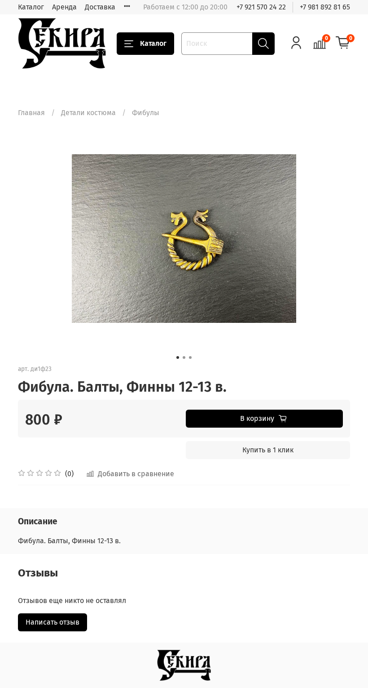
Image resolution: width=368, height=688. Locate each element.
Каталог (31, 7)
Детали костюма (88, 112)
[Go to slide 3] (190, 357)
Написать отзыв (52, 622)
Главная (31, 112)
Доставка (100, 7)
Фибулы (145, 112)
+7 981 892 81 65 (325, 7)
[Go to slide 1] (177, 357)
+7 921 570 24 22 (261, 7)
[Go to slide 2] (184, 357)
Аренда (64, 7)
